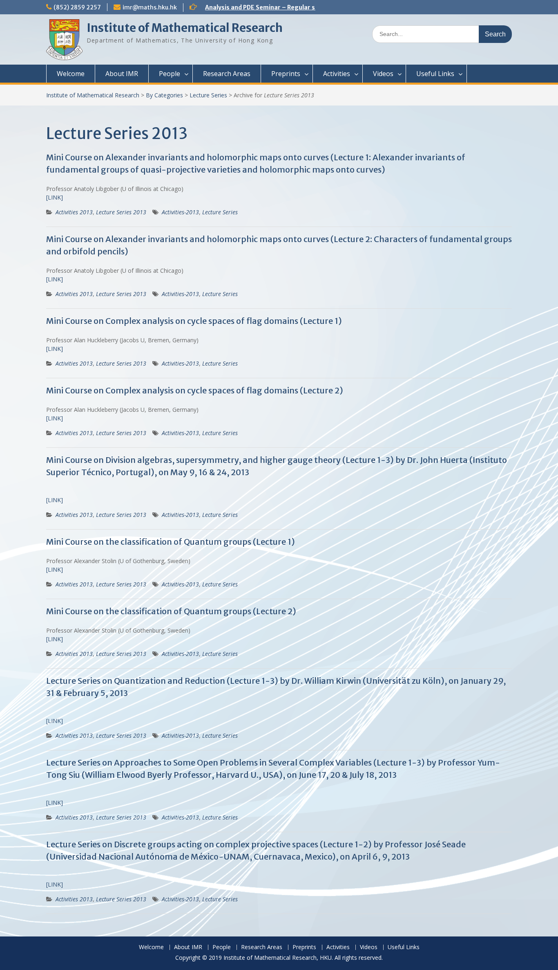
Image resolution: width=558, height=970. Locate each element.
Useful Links (435, 73)
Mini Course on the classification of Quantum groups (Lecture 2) (171, 611)
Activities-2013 (180, 212)
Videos (383, 73)
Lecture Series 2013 (121, 212)
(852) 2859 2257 (77, 7)
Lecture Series (208, 95)
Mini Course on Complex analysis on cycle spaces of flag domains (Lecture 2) (194, 390)
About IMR (121, 73)
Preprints (285, 73)
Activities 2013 (74, 212)
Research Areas (226, 73)
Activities (336, 73)
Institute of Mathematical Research (185, 27)
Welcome (71, 73)
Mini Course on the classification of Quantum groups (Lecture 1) (170, 542)
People (169, 73)
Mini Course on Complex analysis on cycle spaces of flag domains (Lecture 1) (194, 321)
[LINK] (54, 197)
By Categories (164, 95)
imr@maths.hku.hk (150, 7)
